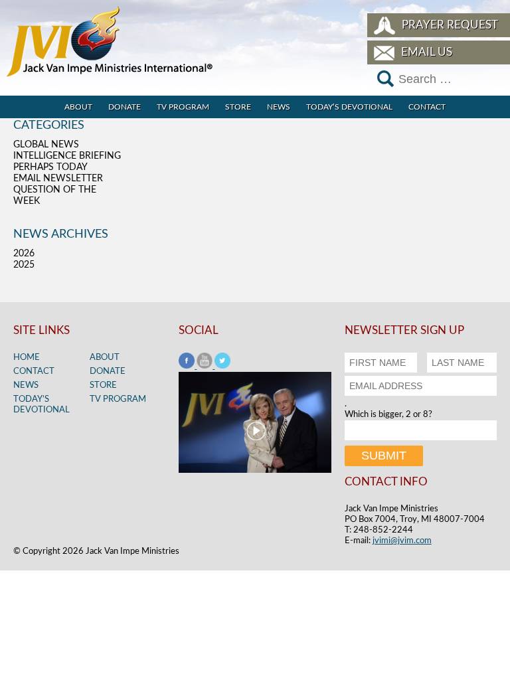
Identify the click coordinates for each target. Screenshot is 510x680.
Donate (124, 107)
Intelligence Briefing (67, 156)
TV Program (183, 107)
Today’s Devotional (349, 107)
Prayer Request (450, 25)
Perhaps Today (50, 167)
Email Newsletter (58, 178)
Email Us (426, 52)
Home (26, 357)
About (78, 107)
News (278, 107)
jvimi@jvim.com (402, 541)
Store (238, 107)
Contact (427, 107)
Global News (46, 144)
